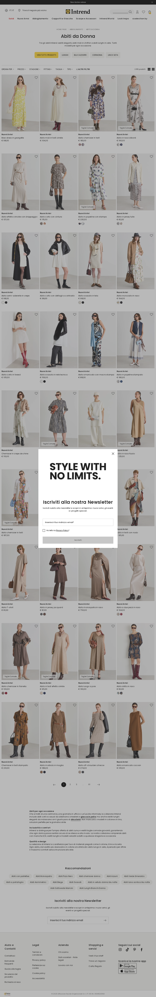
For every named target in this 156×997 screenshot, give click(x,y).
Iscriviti (78, 540)
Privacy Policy (62, 530)
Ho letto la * (57, 530)
